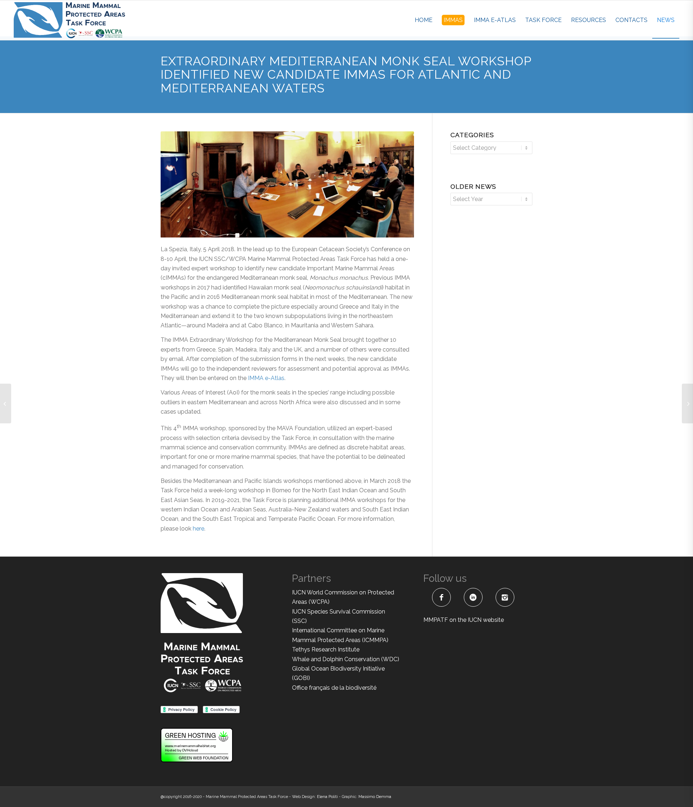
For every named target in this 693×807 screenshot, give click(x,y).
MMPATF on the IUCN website (463, 619)
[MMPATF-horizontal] (69, 20)
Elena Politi (327, 796)
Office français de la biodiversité (334, 687)
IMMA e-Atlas (266, 378)
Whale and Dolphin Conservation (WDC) (345, 659)
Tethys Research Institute (325, 649)
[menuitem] (423, 20)
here (198, 528)
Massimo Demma (374, 796)
